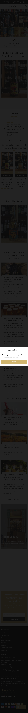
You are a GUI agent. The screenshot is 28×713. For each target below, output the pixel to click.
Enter (14, 361)
